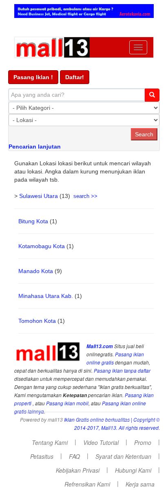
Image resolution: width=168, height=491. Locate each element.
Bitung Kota (33, 221)
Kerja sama (140, 484)
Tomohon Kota (37, 321)
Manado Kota (35, 271)
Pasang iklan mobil (67, 403)
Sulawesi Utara (38, 196)
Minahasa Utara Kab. (45, 296)
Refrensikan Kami (87, 484)
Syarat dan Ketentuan (123, 456)
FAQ (74, 456)
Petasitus (41, 456)
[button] (33, 77)
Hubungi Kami (133, 470)
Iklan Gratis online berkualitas (97, 419)
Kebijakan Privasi (77, 470)
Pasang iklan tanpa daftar (122, 370)
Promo (142, 442)
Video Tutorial (101, 442)
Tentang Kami (50, 442)
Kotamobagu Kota (41, 246)
